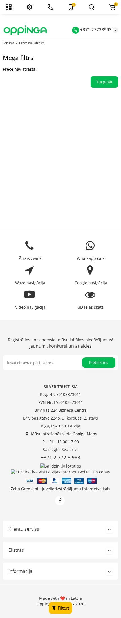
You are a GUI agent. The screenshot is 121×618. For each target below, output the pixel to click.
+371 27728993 (95, 29)
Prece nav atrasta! (32, 43)
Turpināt (104, 81)
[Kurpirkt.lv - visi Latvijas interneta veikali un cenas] (60, 471)
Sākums (8, 43)
